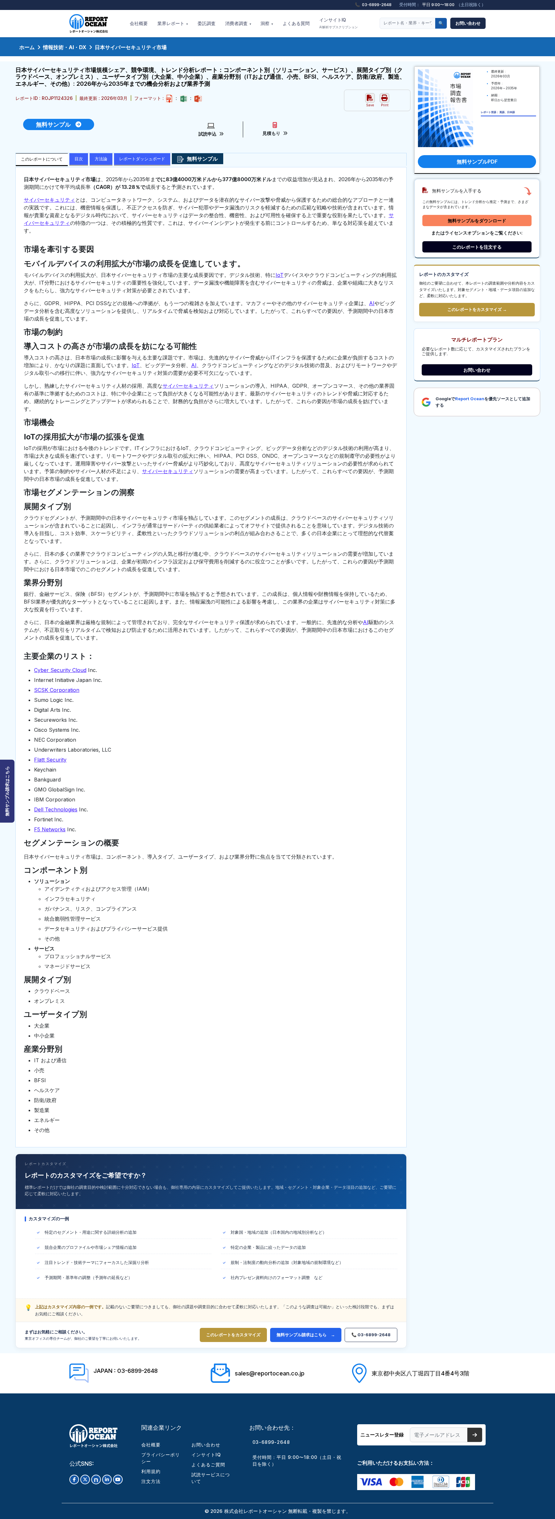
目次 (79, 158)
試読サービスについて (210, 1478)
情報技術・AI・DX (64, 47)
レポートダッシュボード (142, 158)
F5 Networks (50, 829)
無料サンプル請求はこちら (7, 791)
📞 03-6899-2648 (371, 1334)
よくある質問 (296, 23)
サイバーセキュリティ (49, 200)
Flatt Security (50, 759)
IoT (280, 275)
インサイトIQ (338, 23)
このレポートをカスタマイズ (233, 1334)
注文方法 (151, 1481)
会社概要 (139, 23)
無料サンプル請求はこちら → (306, 1334)
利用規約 (151, 1471)
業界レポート (172, 23)
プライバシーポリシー (160, 1458)
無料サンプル (55, 124)
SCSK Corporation (56, 690)
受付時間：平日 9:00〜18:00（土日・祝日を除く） (296, 1460)
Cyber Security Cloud (60, 670)
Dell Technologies (55, 809)
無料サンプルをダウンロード (477, 220)
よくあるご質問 (208, 1464)
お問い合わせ (467, 23)
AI (371, 303)
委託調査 (207, 23)
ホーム (27, 47)
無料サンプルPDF (477, 161)
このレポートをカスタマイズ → (477, 309)
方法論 (101, 158)
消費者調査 (238, 23)
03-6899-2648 (271, 1442)
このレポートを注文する (477, 247)
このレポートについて (42, 159)
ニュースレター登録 (382, 1435)
